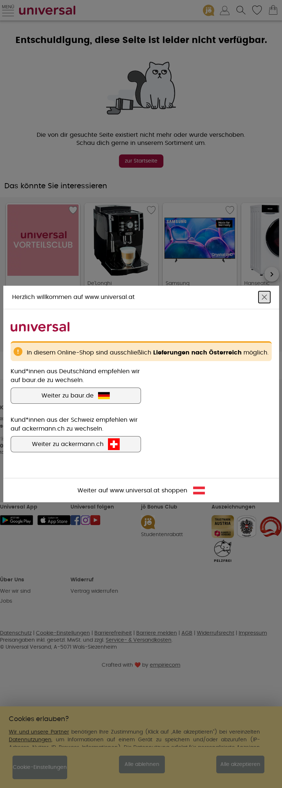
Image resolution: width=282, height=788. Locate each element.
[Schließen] (264, 297)
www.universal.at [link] (135, 490)
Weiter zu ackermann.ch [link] (68, 444)
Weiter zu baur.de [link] (67, 396)
